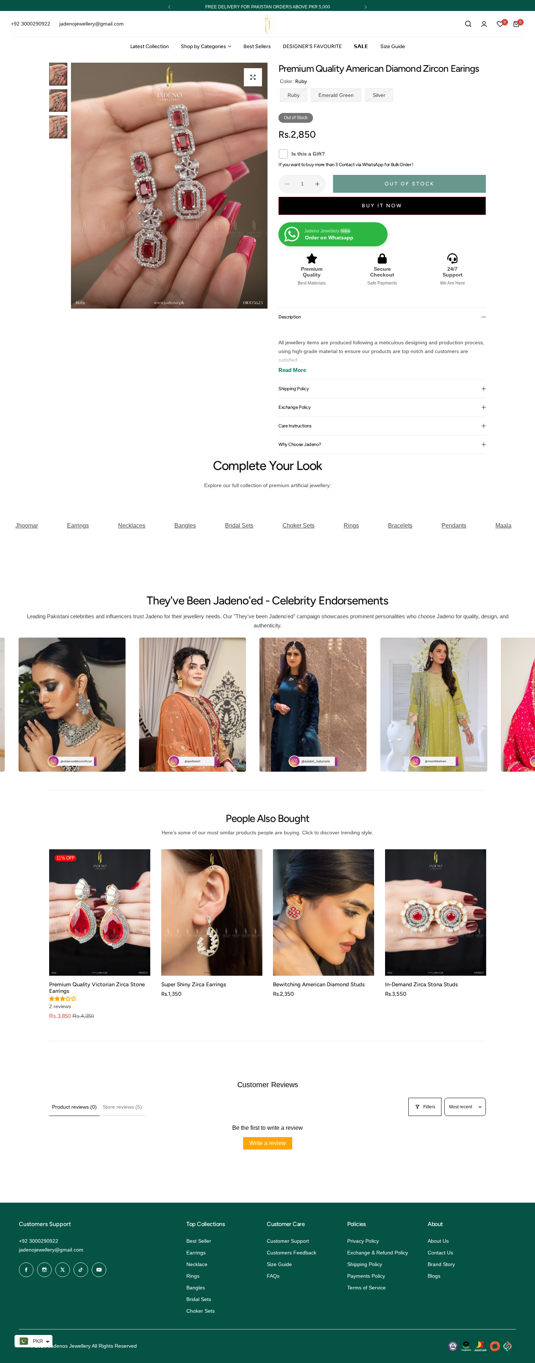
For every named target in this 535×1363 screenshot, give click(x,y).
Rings (192, 1276)
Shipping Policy (364, 1264)
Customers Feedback (291, 1253)
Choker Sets (200, 1311)
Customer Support (288, 1241)
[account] (484, 24)
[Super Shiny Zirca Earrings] (211, 912)
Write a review (267, 1143)
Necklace (196, 1264)
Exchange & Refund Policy (377, 1253)
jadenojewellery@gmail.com (51, 1250)
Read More (292, 370)
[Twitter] (62, 1269)
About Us (438, 1241)
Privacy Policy (363, 1241)
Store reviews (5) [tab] (122, 1107)
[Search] (468, 24)
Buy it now (382, 206)
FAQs (273, 1276)
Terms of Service (366, 1287)
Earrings (196, 1253)
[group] (169, 186)
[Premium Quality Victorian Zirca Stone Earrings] (99, 912)
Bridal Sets (198, 1299)
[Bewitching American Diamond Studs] (323, 912)
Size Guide (279, 1264)
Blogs (434, 1276)
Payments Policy (366, 1276)
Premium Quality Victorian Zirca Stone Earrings (97, 987)
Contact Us (440, 1253)
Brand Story (441, 1264)
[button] (169, 6)
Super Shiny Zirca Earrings (193, 984)
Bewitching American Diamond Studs (319, 984)
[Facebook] (26, 1269)
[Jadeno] (267, 24)
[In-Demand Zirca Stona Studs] (435, 912)
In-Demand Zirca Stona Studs (421, 984)
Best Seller (198, 1241)
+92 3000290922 (38, 1241)
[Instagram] (44, 1269)
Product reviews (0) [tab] (74, 1107)
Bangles (195, 1287)
